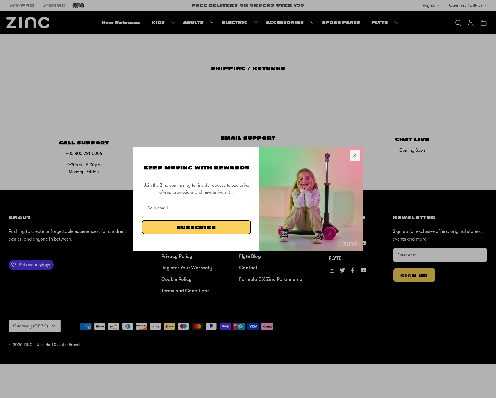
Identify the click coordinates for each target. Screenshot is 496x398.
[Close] (355, 155)
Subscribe (196, 227)
